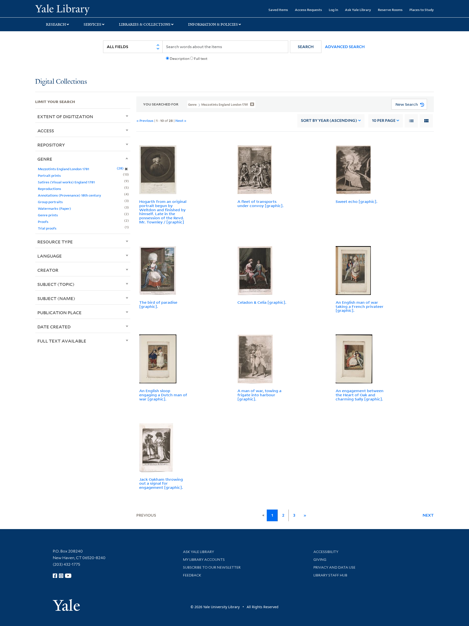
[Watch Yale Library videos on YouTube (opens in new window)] (68, 576)
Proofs (43, 221)
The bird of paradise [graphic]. (158, 304)
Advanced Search (345, 46)
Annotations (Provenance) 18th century (69, 195)
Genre (44, 159)
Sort (329, 120)
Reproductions (49, 188)
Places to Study (421, 9)
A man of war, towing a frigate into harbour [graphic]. (259, 394)
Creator (47, 270)
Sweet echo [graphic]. (356, 201)
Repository (51, 145)
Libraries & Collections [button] (145, 24)
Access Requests (308, 9)
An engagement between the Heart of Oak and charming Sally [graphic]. (360, 394)
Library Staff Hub (330, 575)
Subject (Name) (56, 298)
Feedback (192, 575)
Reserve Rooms (390, 9)
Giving (319, 560)
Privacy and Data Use (334, 567)
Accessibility (325, 552)
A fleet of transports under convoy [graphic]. (260, 203)
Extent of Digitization (65, 116)
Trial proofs (47, 228)
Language (49, 256)
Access (45, 131)
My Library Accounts (204, 560)
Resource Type (55, 242)
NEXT (428, 515)
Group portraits (50, 201)
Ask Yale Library (358, 9)
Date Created (54, 327)
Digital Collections (61, 82)
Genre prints (48, 215)
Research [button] (56, 24)
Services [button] (92, 24)
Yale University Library (65, 9)
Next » (180, 120)
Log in (333, 9)
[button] (305, 47)
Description (179, 59)
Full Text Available (61, 341)
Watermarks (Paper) (54, 208)
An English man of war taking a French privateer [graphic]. (360, 306)
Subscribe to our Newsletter (212, 567)
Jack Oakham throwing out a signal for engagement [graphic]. (161, 483)
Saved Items (278, 9)
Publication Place (59, 312)
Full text (200, 59)
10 (383, 120)
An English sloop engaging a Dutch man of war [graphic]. (163, 394)
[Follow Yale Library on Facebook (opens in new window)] (55, 576)
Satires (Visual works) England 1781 (66, 182)
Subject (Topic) (56, 284)
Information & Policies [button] (213, 24)
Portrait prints (49, 175)
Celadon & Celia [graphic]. (261, 302)
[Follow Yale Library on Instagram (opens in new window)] (61, 576)
